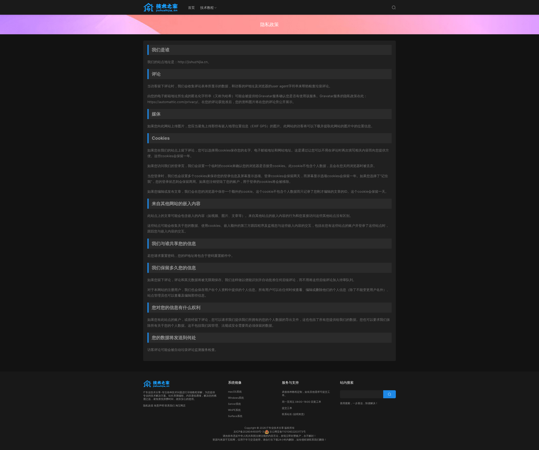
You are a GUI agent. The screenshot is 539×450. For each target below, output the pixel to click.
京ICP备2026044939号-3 (248, 431)
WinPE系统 (234, 410)
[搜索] (394, 7)
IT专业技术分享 (275, 427)
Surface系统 (235, 416)
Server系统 (234, 403)
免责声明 (159, 405)
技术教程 (207, 7)
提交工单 (287, 408)
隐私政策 (148, 405)
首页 (191, 7)
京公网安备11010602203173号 (288, 431)
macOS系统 (235, 391)
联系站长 (287, 414)
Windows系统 (236, 397)
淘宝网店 (180, 405)
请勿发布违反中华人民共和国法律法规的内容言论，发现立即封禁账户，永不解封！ (269, 435)
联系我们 (170, 405)
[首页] (161, 7)
